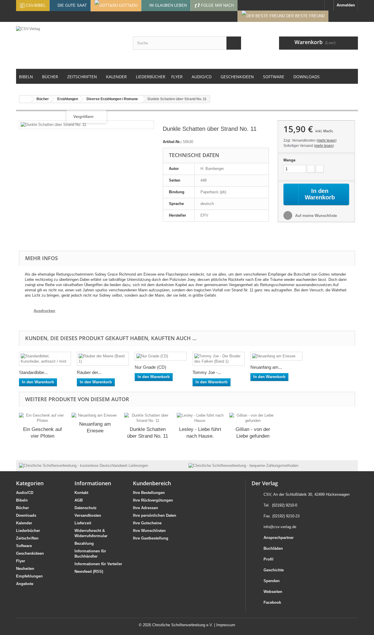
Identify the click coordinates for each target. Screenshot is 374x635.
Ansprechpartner (279, 537)
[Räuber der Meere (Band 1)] (103, 359)
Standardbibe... (33, 372)
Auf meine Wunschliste (315, 215)
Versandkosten (88, 515)
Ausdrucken (44, 311)
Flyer (20, 561)
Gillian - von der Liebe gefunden (253, 433)
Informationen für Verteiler (98, 564)
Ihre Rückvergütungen (153, 500)
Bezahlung (84, 543)
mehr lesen (326, 140)
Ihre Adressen (145, 508)
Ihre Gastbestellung (150, 538)
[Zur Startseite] (329, 5)
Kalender (24, 523)
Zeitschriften (27, 538)
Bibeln (22, 500)
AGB (79, 500)
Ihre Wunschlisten (149, 530)
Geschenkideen (30, 553)
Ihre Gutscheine (147, 523)
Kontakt (81, 492)
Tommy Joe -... (207, 372)
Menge (289, 160)
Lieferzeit (83, 523)
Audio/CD (24, 492)
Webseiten (273, 591)
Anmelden (346, 5)
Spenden (272, 581)
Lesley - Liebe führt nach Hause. (200, 433)
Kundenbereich (152, 483)
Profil (268, 559)
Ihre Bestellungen (149, 492)
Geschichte (274, 570)
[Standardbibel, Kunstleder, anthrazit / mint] (45, 359)
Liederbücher (28, 530)
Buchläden (273, 548)
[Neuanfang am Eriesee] (276, 356)
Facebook (272, 602)
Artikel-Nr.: (172, 142)
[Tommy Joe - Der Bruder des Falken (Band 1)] (219, 359)
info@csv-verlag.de (280, 527)
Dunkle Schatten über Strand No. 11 (147, 433)
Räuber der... (89, 372)
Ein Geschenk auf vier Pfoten (42, 433)
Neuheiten (25, 568)
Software (24, 546)
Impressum (225, 625)
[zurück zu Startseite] (25, 99)
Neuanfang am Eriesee (95, 427)
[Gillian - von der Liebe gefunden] (252, 418)
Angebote (24, 584)
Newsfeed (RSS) (89, 571)
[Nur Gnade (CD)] (161, 356)
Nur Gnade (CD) (150, 367)
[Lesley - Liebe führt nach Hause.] (200, 418)
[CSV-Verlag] (70, 45)
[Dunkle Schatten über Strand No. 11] (147, 418)
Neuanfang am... (266, 367)
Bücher (22, 508)
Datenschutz (86, 508)
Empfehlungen (29, 576)
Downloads (26, 515)
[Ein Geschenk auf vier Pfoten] (42, 418)
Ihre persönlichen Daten (154, 515)
